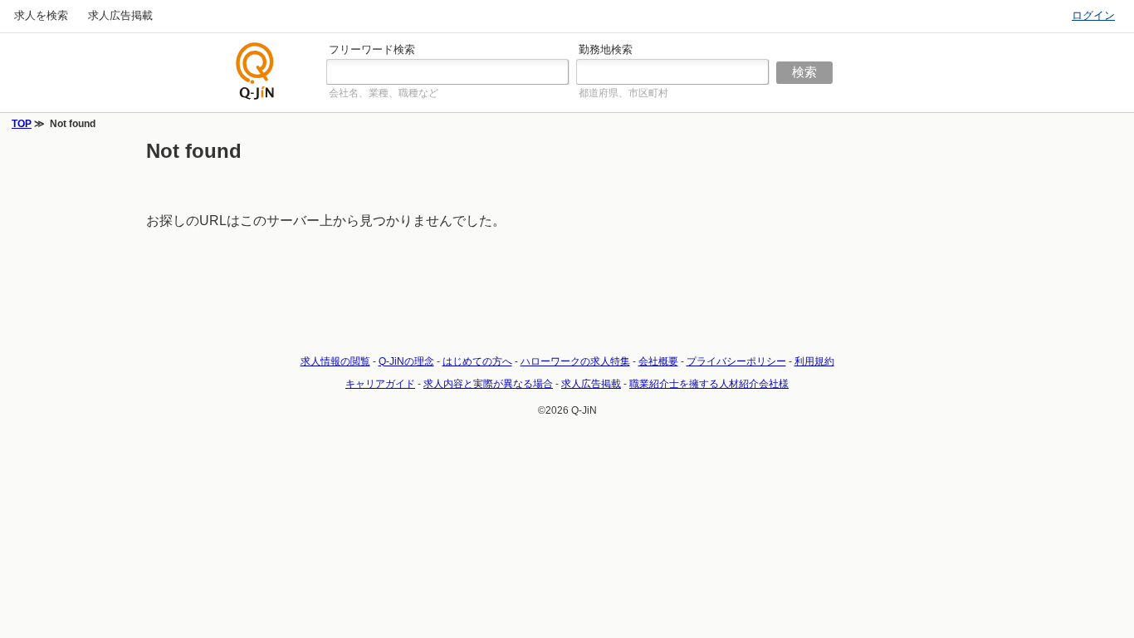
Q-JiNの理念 (406, 361)
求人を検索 (41, 15)
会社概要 (658, 361)
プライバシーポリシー (736, 361)
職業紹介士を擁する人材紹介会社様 (709, 384)
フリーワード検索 (372, 49)
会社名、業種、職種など (383, 93)
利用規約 (814, 361)
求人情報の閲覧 (335, 361)
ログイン (1093, 15)
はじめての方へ (477, 361)
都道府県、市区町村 (623, 93)
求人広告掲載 (120, 15)
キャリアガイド (380, 384)
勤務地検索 (606, 49)
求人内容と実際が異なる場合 (488, 384)
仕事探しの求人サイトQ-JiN (255, 71)
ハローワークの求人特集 (575, 361)
